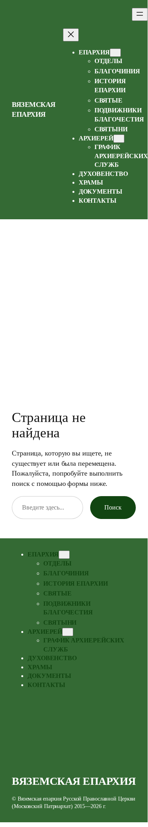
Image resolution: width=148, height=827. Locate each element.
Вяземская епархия (74, 781)
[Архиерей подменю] (118, 138)
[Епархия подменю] (115, 53)
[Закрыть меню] (71, 34)
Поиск (113, 507)
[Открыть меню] (140, 14)
